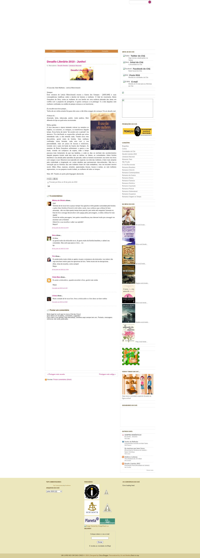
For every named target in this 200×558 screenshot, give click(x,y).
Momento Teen (127, 159)
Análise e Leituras (131, 457)
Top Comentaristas (58, 485)
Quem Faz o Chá (71, 51)
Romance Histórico (128, 183)
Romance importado (129, 186)
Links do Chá (88, 51)
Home (53, 51)
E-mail (134, 82)
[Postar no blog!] (50, 179)
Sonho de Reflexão (131, 442)
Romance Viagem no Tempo (131, 197)
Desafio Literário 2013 (132, 463)
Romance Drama (127, 178)
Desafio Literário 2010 (129, 154)
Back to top (135, 555)
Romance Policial (128, 189)
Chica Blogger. (104, 555)
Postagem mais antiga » (107, 374)
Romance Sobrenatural (129, 191)
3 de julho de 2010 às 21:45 (59, 288)
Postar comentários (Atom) (62, 379)
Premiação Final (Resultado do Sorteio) (137, 465)
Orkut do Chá (136, 62)
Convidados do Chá (128, 151)
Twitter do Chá (138, 56)
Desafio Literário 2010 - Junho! (66, 61)
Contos (124, 149)
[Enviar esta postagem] (48, 186)
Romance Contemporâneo (130, 172)
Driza (54, 235)
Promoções (105, 51)
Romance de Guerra (129, 175)
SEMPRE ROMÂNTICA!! (133, 435)
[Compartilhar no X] (52, 179)
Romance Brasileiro (128, 167)
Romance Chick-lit (128, 170)
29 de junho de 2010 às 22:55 (60, 227)
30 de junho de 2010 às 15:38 (60, 269)
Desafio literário (63, 65)
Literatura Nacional (75, 65)
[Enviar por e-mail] (48, 179)
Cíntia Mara (56, 277)
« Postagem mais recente (56, 374)
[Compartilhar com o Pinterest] (57, 179)
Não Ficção (126, 162)
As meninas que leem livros (135, 448)
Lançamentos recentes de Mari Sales (136, 443)
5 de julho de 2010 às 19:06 (59, 302)
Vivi (53, 256)
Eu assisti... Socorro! (131, 436)
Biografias (125, 146)
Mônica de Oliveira (59, 200)
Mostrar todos (150, 470)
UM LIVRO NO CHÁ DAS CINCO (72, 555)
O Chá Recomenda (128, 165)
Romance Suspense (129, 194)
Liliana (54, 296)
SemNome (68, 485)
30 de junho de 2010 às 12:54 (60, 248)
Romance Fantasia (128, 180)
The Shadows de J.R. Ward (133, 459)
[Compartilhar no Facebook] (54, 179)
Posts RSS (134, 75)
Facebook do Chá (141, 69)
